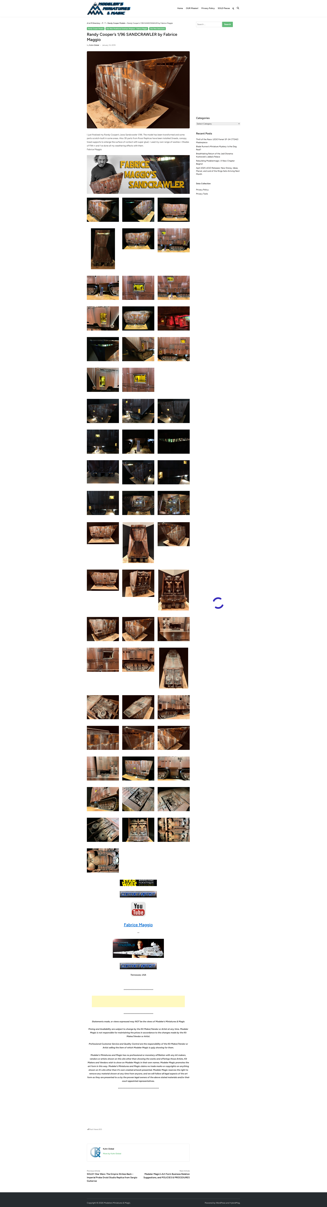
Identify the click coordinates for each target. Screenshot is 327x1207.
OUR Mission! (192, 8)
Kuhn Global (94, 45)
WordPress (220, 1203)
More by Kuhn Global (112, 1153)
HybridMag (235, 1203)
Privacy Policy (208, 8)
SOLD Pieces (224, 8)
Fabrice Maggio (138, 924)
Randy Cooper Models (95, 29)
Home (180, 8)
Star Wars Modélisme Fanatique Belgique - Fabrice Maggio (126, 29)
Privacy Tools (202, 194)
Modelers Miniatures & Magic (117, 1203)
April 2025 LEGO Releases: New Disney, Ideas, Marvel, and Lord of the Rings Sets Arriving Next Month (218, 171)
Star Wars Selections (157, 29)
